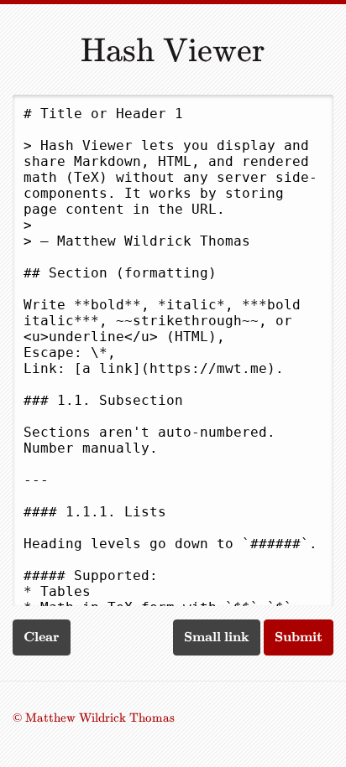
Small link (216, 637)
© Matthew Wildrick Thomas (94, 717)
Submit (298, 637)
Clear (42, 637)
